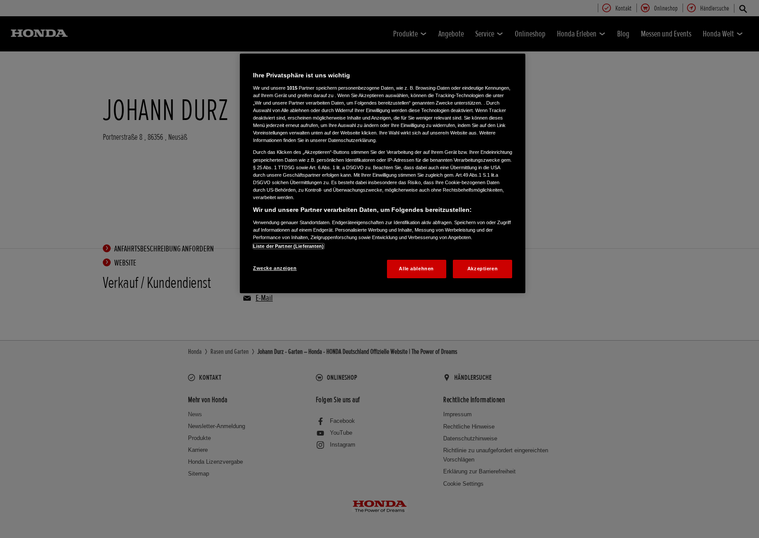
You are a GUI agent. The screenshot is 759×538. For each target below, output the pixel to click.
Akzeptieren (482, 268)
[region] (382, 173)
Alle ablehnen (416, 268)
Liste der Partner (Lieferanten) (288, 246)
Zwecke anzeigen (275, 268)
